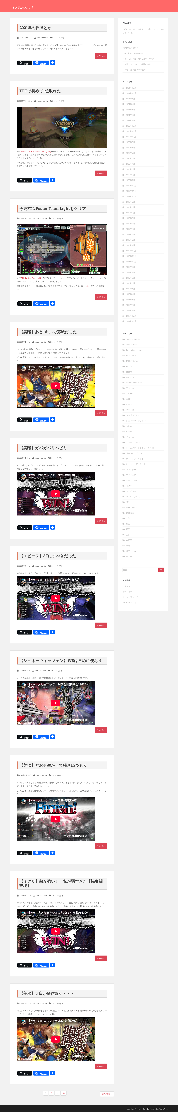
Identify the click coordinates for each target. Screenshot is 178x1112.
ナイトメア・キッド (135, 458)
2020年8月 (130, 147)
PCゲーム (130, 366)
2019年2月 (130, 239)
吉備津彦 (130, 513)
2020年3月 (130, 169)
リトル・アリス (133, 496)
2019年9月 (130, 201)
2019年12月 (131, 185)
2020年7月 (130, 153)
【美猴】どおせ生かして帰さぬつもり (53, 765)
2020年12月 (131, 125)
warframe (130, 377)
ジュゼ (129, 431)
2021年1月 (130, 120)
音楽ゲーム (131, 551)
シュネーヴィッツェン (136, 420)
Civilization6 (131, 344)
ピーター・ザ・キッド (136, 464)
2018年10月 (131, 261)
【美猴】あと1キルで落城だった (48, 331)
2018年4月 (130, 294)
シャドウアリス (133, 415)
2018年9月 (130, 267)
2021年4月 (130, 104)
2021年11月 (131, 93)
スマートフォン (133, 442)
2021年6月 (130, 98)
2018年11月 (131, 256)
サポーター (131, 409)
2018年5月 (130, 288)
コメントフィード (130, 597)
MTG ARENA (132, 361)
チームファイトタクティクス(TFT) (36, 151)
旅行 (128, 523)
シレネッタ (131, 426)
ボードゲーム (132, 480)
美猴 (128, 534)
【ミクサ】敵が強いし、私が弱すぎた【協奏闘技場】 (61, 883)
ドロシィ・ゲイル (134, 453)
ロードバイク (132, 507)
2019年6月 (130, 218)
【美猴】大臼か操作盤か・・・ (46, 993)
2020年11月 (131, 131)
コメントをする (58, 37)
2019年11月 (131, 191)
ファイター (131, 469)
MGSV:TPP (131, 355)
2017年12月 (131, 315)
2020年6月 (130, 158)
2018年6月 (130, 283)
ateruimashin (42, 37)
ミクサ (129, 485)
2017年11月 (131, 321)
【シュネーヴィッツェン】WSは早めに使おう (60, 660)
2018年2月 (130, 305)
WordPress (164, 1109)
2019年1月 (130, 245)
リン (128, 502)
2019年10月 (131, 196)
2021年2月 (130, 115)
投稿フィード (128, 591)
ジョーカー (131, 437)
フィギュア (131, 475)
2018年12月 (131, 250)
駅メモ (129, 556)
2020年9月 (130, 142)
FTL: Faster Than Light (31, 278)
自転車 (129, 540)
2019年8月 (130, 207)
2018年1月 (130, 310)
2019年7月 (130, 212)
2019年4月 (130, 229)
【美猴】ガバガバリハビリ (43, 447)
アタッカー (131, 388)
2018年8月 (130, 272)
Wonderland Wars (134, 382)
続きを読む (101, 56)
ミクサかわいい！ (23, 7)
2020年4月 (130, 163)
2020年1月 (130, 180)
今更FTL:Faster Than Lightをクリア (52, 208)
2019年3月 (130, 234)
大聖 (128, 518)
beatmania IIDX (133, 339)
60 (64, 1093)
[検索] (161, 570)
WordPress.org (129, 602)
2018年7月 (130, 277)
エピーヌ (130, 393)
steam (129, 371)
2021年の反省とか (35, 27)
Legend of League (134, 350)
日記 (128, 529)
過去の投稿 (106, 1094)
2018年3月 (130, 299)
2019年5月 (130, 223)
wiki (87, 286)
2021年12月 (131, 87)
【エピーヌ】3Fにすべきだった (47, 555)
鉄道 (128, 545)
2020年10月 (131, 136)
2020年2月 (130, 174)
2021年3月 (130, 109)
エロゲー (130, 399)
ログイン (126, 586)
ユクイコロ (131, 491)
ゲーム (129, 404)
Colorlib (146, 1109)
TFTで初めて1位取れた (40, 90)
